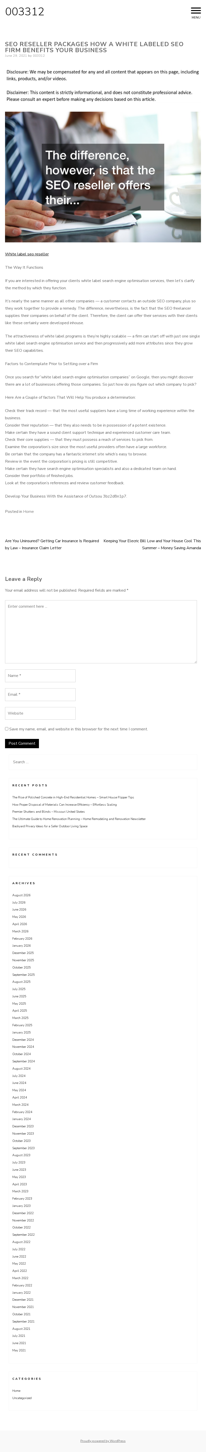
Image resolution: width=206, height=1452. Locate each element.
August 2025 (21, 982)
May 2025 (19, 1004)
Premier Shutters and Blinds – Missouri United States (48, 812)
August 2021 (21, 1329)
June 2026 (19, 910)
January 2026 (21, 946)
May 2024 (19, 1090)
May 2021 (19, 1350)
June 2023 (19, 1170)
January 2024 (21, 1119)
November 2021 (23, 1307)
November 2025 (23, 960)
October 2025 (21, 967)
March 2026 (20, 931)
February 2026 (22, 939)
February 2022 (22, 1285)
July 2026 (18, 903)
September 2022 (23, 1235)
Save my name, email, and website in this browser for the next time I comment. (78, 729)
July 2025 (18, 989)
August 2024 (21, 1069)
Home (28, 511)
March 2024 (20, 1105)
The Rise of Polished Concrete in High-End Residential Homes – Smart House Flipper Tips (73, 797)
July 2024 (18, 1076)
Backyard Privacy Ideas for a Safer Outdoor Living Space (49, 826)
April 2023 (19, 1184)
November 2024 (23, 1047)
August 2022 (21, 1242)
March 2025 (20, 1018)
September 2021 (23, 1322)
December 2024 (23, 1040)
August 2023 (21, 1155)
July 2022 (18, 1249)
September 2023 (23, 1148)
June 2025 (19, 996)
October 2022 (21, 1227)
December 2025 (23, 953)
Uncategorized (22, 1398)
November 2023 (23, 1134)
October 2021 (21, 1314)
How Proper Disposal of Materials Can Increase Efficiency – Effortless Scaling (64, 805)
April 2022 (19, 1271)
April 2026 (19, 924)
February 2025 (22, 1025)
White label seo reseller (27, 254)
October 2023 (21, 1141)
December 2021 (23, 1300)
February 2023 (22, 1199)
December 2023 (23, 1126)
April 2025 (19, 1011)
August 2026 (21, 895)
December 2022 (23, 1213)
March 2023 (20, 1191)
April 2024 (19, 1097)
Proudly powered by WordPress (103, 1441)
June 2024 (19, 1083)
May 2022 (19, 1264)
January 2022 (21, 1293)
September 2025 (23, 975)
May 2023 (19, 1177)
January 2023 (21, 1206)
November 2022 (23, 1220)
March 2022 (20, 1278)
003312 (24, 11)
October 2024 (21, 1054)
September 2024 (23, 1061)
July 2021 (18, 1336)
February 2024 (22, 1112)
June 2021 (19, 1343)
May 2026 (19, 917)
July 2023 (18, 1162)
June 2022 (19, 1257)
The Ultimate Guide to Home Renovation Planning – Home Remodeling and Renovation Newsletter (79, 819)
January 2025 (21, 1032)
